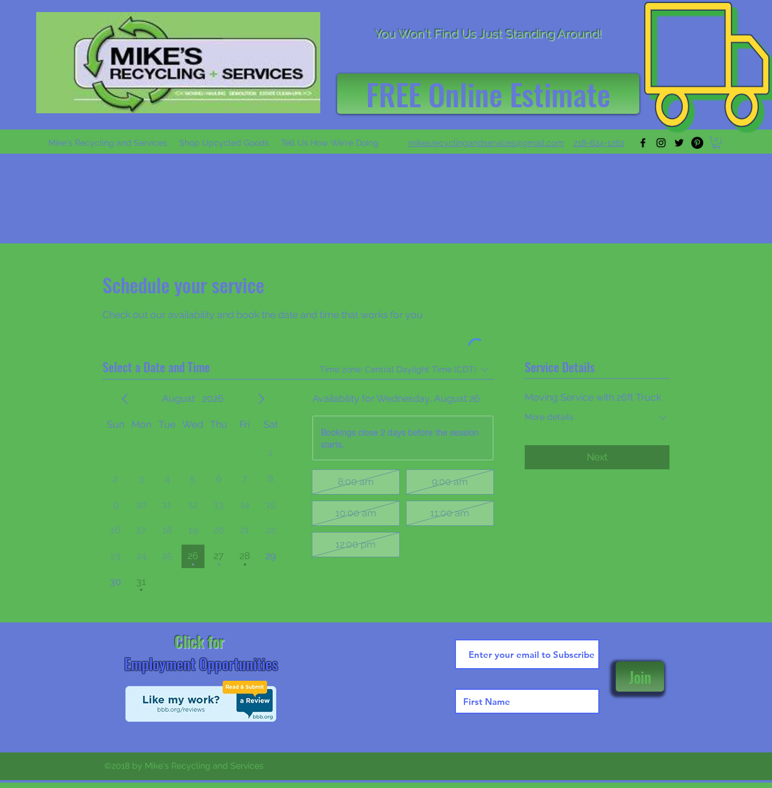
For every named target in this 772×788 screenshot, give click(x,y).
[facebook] (643, 143)
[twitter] (679, 143)
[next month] (261, 399)
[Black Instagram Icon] (661, 143)
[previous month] (125, 399)
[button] (486, 143)
